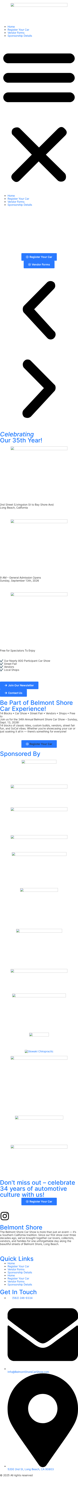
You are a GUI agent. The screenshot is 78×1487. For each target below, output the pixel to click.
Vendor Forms (16, 32)
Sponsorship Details (20, 35)
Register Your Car (18, 29)
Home (11, 26)
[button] (39, 115)
